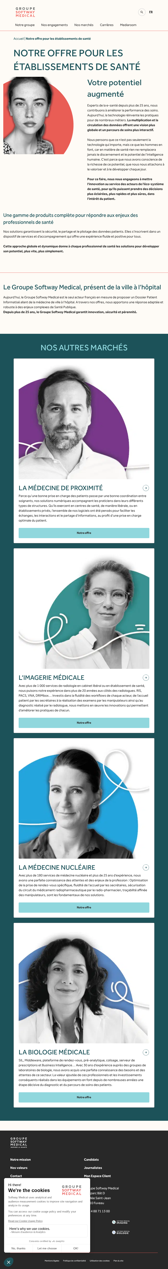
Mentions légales (52, 1261)
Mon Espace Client (97, 1176)
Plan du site (118, 1261)
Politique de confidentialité (74, 1261)
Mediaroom (128, 25)
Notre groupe (25, 25)
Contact (16, 1176)
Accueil (19, 39)
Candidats (91, 1159)
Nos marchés (83, 25)
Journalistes (93, 1168)
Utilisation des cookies (100, 1261)
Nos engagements (54, 25)
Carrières (107, 25)
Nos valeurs (18, 1168)
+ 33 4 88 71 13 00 (97, 1211)
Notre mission (20, 1159)
